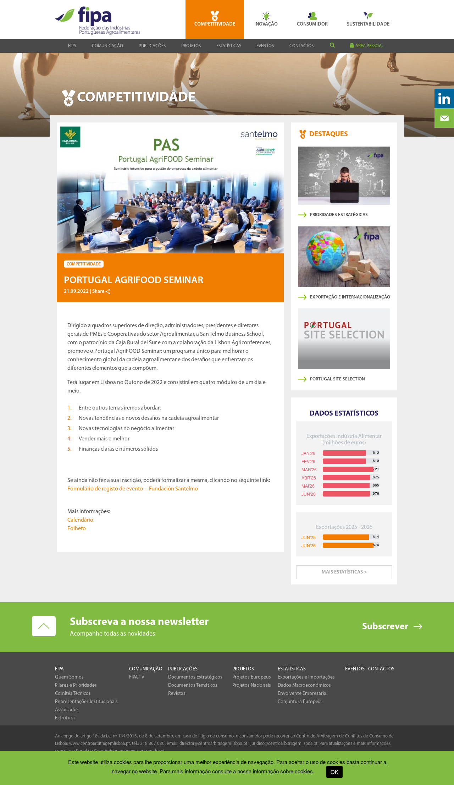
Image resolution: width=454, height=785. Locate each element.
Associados (67, 710)
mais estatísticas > (344, 572)
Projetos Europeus (251, 677)
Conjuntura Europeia (300, 701)
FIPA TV (136, 677)
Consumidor (312, 24)
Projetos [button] (191, 46)
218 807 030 (152, 743)
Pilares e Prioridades (76, 685)
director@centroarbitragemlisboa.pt (213, 743)
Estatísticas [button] (228, 46)
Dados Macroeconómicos (304, 685)
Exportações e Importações (306, 677)
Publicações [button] (152, 46)
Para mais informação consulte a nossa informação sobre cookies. (237, 771)
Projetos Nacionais (251, 685)
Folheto (76, 529)
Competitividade (214, 24)
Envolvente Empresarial (302, 693)
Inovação (266, 24)
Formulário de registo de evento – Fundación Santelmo (132, 489)
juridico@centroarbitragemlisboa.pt (283, 743)
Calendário (80, 520)
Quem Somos (69, 677)
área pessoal (369, 46)
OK (334, 771)
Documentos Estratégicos (195, 677)
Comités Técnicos (73, 693)
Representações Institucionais (86, 701)
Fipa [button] (72, 46)
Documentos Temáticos (192, 685)
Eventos (265, 46)
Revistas (177, 693)
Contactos (301, 46)
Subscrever (385, 627)
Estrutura (65, 718)
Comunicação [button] (107, 46)
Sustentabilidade (368, 24)
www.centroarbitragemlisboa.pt (99, 743)
